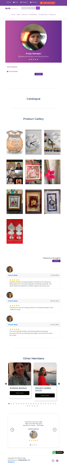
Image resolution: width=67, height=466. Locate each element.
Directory (34, 2)
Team (18, 14)
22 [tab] (30, 406)
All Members (33, 14)
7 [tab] (24, 404)
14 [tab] (41, 404)
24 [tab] (35, 406)
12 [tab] (36, 404)
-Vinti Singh (40, 425)
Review (56, 261)
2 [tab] (11, 404)
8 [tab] (26, 404)
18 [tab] (50, 404)
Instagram (25, 2)
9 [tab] (28, 404)
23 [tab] (32, 406)
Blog (9, 2)
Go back (38, 74)
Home (13, 14)
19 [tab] (53, 404)
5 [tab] (19, 404)
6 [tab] (21, 404)
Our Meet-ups (43, 14)
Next (59, 383)
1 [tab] (9, 404)
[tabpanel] (19, 381)
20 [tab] (55, 404)
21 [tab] (27, 406)
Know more (19, 393)
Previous (6, 383)
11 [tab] (33, 404)
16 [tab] (46, 404)
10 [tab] (31, 404)
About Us (25, 14)
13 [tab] (38, 404)
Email (16, 2)
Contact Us (52, 14)
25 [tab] (37, 406)
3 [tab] (14, 404)
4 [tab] (16, 404)
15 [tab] (43, 404)
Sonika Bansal (33, 429)
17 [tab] (48, 404)
